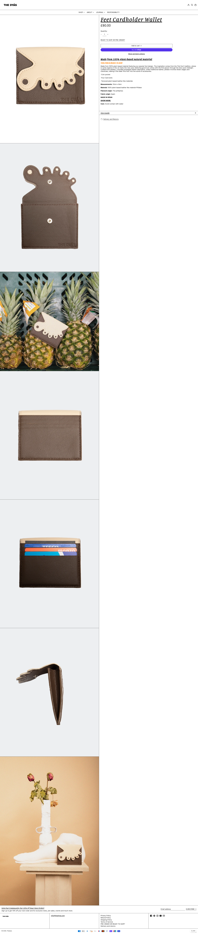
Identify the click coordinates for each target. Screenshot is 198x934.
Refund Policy (106, 918)
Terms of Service (107, 922)
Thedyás (9, 931)
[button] (192, 5)
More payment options (136, 54)
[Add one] (107, 34)
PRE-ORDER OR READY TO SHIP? (113, 924)
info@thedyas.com (58, 916)
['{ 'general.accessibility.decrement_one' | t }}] (101, 34)
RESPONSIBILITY (113, 12)
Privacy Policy (106, 916)
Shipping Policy (106, 920)
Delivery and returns (108, 926)
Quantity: (104, 31)
